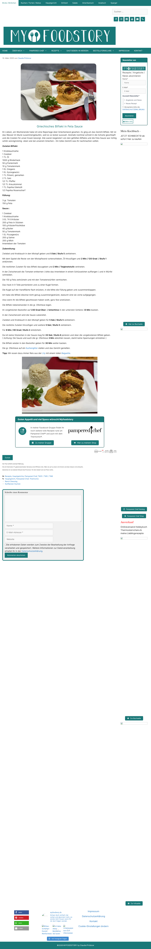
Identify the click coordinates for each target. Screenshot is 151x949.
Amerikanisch (88, 3)
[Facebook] (116, 19)
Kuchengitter (32, 348)
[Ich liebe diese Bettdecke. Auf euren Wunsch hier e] (57, 930)
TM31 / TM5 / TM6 (45, 476)
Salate (75, 3)
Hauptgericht (51, 3)
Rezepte (8, 476)
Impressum (124, 51)
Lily (43, 353)
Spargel (114, 3)
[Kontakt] (137, 19)
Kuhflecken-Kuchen (12, 484)
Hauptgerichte (18, 476)
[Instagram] (121, 19)
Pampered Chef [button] (36, 51)
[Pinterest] (126, 19)
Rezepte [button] (55, 51)
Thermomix (34, 479)
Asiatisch (102, 3)
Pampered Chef (31, 476)
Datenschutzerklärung (32, 551)
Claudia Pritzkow (24, 58)
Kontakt (138, 51)
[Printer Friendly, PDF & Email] (105, 451)
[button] (21, 912)
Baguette (66, 353)
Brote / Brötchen (9, 3)
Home (5, 51)
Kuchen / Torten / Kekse (31, 3)
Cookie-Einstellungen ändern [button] (93, 926)
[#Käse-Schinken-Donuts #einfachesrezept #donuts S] (47, 930)
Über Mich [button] (17, 51)
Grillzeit (64, 3)
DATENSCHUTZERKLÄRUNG (133, 109)
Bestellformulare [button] (102, 51)
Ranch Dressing (11, 481)
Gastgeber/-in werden (77, 51)
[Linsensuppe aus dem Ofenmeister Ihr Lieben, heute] (68, 930)
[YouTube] (132, 19)
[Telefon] (143, 19)
